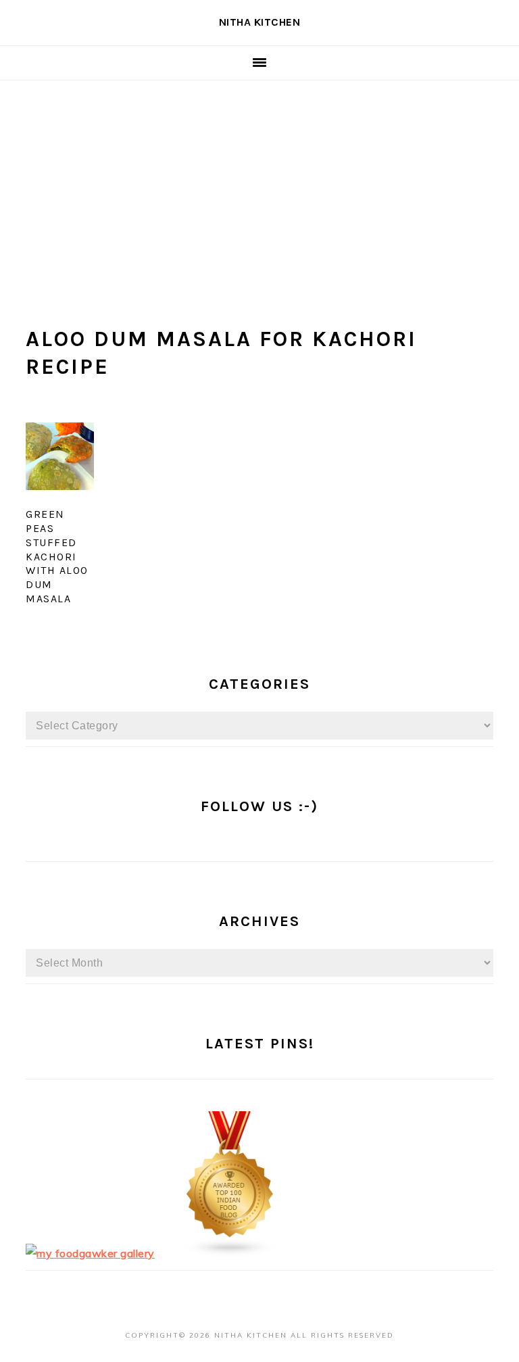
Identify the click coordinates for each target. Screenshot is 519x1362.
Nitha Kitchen (260, 22)
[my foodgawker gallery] (90, 1253)
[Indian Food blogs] (230, 1253)
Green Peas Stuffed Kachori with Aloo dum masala (57, 556)
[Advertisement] (259, 181)
